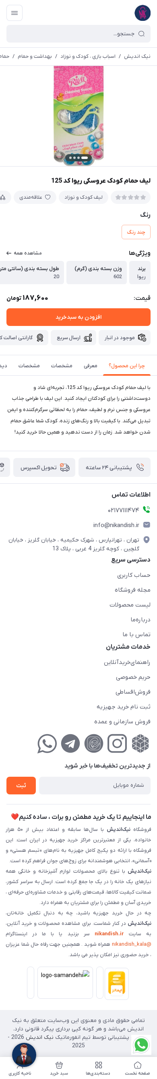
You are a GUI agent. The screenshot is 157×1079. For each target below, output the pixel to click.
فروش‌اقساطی (133, 692)
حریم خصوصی (133, 677)
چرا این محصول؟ (127, 365)
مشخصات (61, 365)
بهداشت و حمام (35, 56)
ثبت (21, 786)
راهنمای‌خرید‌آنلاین (127, 662)
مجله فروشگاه (133, 590)
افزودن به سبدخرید (78, 317)
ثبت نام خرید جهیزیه (124, 707)
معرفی (90, 365)
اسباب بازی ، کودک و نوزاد (88, 56)
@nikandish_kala (131, 944)
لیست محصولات (130, 605)
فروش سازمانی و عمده (122, 722)
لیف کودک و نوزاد (83, 197)
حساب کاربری (134, 575)
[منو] (14, 13)
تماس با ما (136, 635)
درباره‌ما (140, 620)
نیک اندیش (137, 56)
